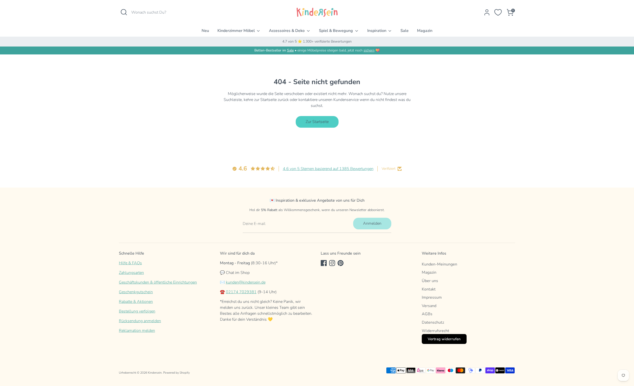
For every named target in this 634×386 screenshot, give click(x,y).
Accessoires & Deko (287, 30)
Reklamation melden (137, 330)
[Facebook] (324, 263)
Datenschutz (433, 322)
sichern (369, 50)
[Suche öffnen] (124, 12)
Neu (205, 30)
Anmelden (372, 223)
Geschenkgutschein (136, 292)
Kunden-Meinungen (439, 264)
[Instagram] (332, 263)
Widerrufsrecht (435, 331)
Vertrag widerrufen (444, 339)
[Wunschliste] (498, 12)
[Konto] (487, 12)
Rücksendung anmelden (140, 321)
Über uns (430, 281)
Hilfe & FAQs (130, 263)
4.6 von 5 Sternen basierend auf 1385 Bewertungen (328, 168)
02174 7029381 (241, 292)
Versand (429, 306)
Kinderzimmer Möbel (236, 30)
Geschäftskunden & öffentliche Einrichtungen (158, 282)
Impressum (432, 297)
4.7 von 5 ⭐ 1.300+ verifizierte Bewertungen (317, 41)
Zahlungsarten (131, 272)
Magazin (424, 30)
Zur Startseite (317, 121)
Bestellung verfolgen (137, 311)
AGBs (427, 314)
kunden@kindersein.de (245, 282)
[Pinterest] (340, 263)
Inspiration (377, 30)
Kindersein (155, 373)
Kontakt (429, 289)
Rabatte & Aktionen (136, 301)
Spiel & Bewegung (336, 30)
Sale (404, 30)
